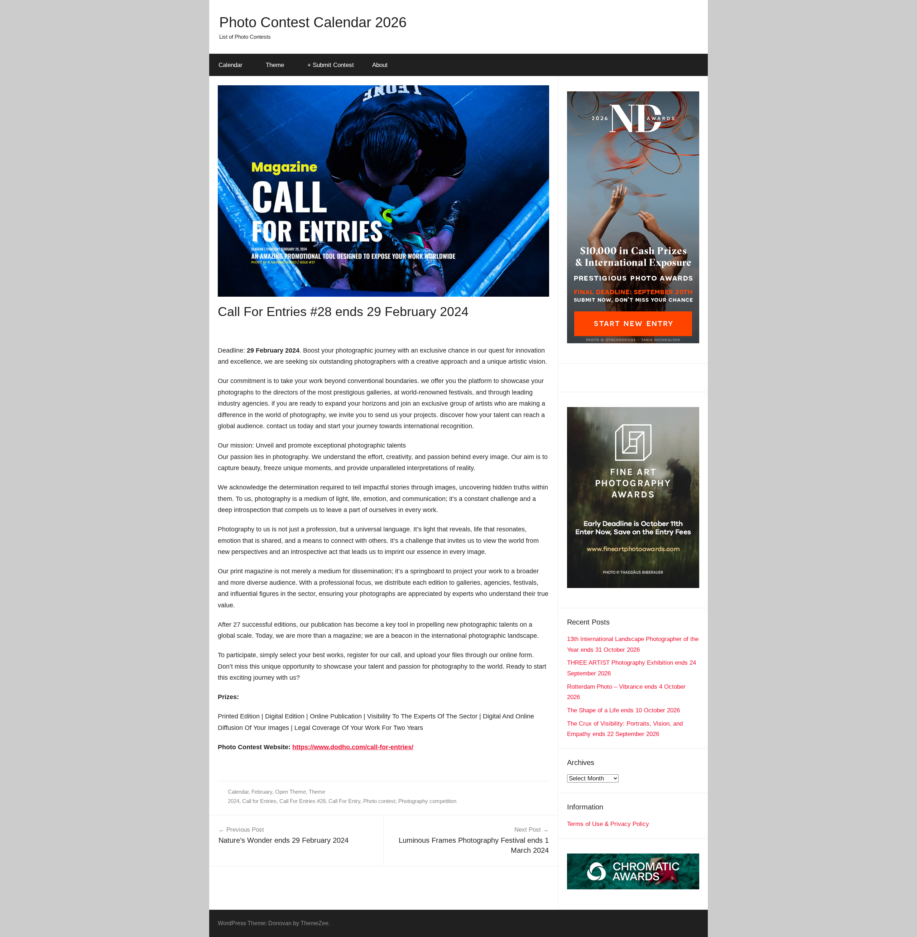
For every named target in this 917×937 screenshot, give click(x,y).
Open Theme (290, 792)
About (380, 65)
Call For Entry (344, 801)
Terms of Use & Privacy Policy (608, 824)
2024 (233, 801)
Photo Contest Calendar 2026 (313, 22)
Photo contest (379, 801)
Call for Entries (259, 801)
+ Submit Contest (330, 65)
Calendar (231, 65)
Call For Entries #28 (302, 801)
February (261, 792)
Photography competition (427, 801)
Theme (275, 65)
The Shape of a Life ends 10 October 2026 (623, 710)
